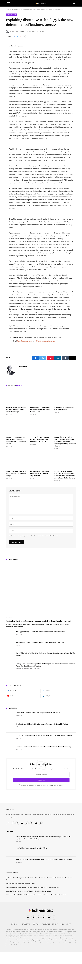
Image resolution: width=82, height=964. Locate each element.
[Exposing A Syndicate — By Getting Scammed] (65, 396)
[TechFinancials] (41, 3)
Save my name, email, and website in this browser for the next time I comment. (35, 536)
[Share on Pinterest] (20, 36)
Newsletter (25, 924)
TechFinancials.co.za (24, 341)
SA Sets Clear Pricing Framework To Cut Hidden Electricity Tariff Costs (40, 642)
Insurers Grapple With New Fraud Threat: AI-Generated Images (16, 473)
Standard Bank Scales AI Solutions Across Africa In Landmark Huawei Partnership (43, 747)
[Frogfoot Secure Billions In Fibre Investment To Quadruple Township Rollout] (10, 727)
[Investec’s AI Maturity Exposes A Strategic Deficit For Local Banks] (10, 715)
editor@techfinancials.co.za (44, 341)
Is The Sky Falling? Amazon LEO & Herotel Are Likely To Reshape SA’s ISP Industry (44, 735)
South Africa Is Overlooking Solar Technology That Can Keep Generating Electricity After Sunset (46, 654)
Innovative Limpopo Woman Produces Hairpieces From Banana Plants (40, 409)
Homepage (14, 924)
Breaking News (11, 14)
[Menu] (8, 3)
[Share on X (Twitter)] (17, 36)
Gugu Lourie (15, 31)
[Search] (74, 3)
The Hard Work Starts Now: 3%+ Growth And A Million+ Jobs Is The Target (16, 409)
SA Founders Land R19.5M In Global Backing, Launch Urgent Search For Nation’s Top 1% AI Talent (36, 895)
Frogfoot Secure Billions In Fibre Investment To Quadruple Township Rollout (42, 724)
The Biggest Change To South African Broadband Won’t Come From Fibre (40, 632)
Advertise (46, 924)
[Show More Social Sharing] (24, 36)
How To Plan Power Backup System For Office (31, 848)
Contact (36, 924)
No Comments (32, 31)
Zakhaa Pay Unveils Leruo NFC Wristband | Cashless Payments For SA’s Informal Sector (16, 440)
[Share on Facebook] (14, 36)
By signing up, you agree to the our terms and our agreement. (41, 785)
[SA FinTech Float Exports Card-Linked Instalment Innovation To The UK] (41, 426)
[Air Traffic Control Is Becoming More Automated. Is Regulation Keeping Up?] (41, 588)
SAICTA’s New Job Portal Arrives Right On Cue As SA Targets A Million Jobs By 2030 (44, 859)
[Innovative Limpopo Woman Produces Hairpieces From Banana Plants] (41, 396)
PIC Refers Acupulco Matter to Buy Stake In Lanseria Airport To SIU (40, 473)
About (68, 924)
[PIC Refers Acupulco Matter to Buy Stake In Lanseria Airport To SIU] (41, 460)
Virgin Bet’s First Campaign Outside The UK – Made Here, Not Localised (28, 891)
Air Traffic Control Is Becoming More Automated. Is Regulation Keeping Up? (38, 621)
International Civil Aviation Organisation (22, 624)
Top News (9, 618)
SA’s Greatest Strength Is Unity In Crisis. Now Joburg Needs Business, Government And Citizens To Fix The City (64, 474)
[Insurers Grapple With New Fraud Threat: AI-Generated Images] (17, 460)
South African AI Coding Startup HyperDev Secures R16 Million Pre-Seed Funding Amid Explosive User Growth (65, 441)
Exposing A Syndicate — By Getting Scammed (64, 408)
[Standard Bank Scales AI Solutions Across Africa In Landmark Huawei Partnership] (10, 750)
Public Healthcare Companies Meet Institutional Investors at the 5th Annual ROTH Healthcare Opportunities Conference (43, 838)
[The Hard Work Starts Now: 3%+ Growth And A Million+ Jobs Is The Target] (17, 396)
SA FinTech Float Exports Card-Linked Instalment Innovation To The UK (39, 439)
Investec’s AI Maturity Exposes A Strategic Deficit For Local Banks (38, 713)
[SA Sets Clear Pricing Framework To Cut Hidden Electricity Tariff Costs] (10, 645)
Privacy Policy (52, 785)
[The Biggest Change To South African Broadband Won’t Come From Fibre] (10, 634)
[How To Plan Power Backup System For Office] (10, 851)
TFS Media (30, 929)
